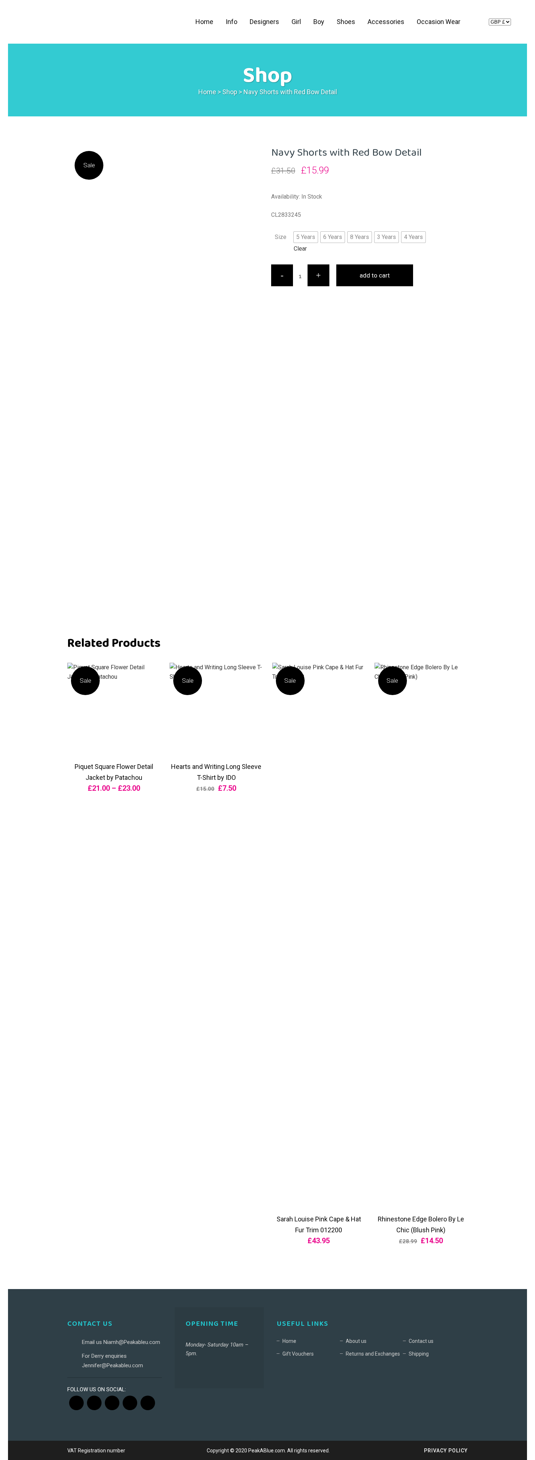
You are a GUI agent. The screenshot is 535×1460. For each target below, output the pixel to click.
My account (477, 23)
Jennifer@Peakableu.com (112, 1365)
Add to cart (375, 275)
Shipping (419, 1354)
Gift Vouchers (298, 1354)
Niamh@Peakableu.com (131, 1342)
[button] (306, 237)
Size (280, 237)
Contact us (421, 1341)
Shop (229, 92)
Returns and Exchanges (373, 1354)
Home (207, 92)
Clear (300, 248)
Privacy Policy (446, 1450)
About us (356, 1341)
